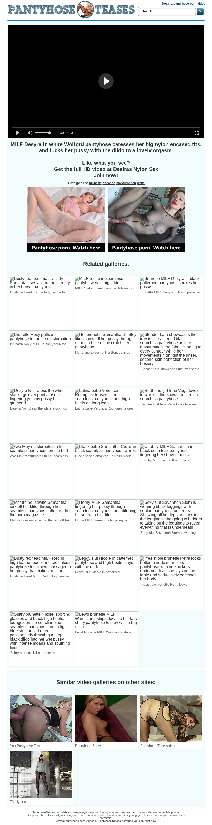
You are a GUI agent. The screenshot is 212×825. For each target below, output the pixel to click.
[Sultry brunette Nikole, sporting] (41, 647)
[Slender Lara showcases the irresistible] (171, 363)
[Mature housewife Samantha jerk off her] (41, 515)
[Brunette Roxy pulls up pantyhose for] (41, 338)
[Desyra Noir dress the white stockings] (41, 403)
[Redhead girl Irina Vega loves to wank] (171, 399)
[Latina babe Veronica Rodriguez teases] (106, 403)
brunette (95, 183)
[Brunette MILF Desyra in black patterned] (171, 287)
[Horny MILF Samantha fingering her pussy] (106, 515)
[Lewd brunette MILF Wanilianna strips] (106, 627)
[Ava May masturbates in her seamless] (41, 450)
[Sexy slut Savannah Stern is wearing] (171, 527)
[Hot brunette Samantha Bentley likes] (106, 347)
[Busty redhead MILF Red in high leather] (41, 571)
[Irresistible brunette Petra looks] (171, 579)
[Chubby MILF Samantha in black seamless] (171, 455)
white (141, 183)
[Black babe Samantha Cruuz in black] (106, 450)
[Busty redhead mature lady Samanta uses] (41, 287)
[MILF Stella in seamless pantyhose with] (106, 283)
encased (109, 183)
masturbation (126, 183)
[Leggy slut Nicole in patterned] (106, 566)
